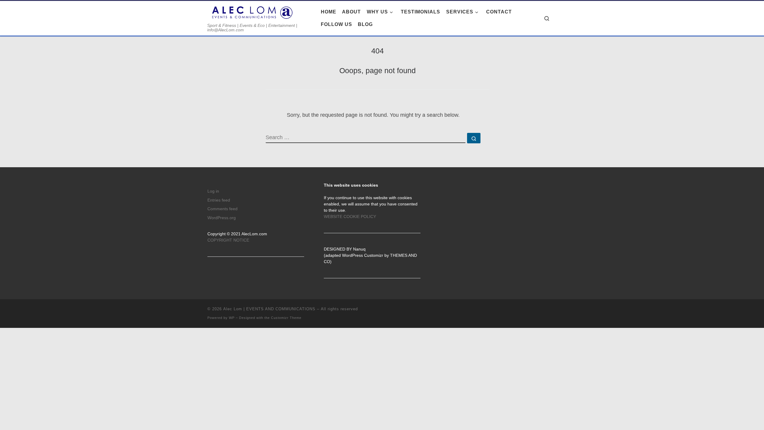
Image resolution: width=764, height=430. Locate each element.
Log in (213, 191)
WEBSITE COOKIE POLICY (350, 216)
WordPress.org (221, 218)
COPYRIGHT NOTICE (228, 240)
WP (232, 318)
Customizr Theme (286, 318)
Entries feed (218, 200)
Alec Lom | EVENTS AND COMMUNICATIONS (269, 309)
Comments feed (222, 209)
